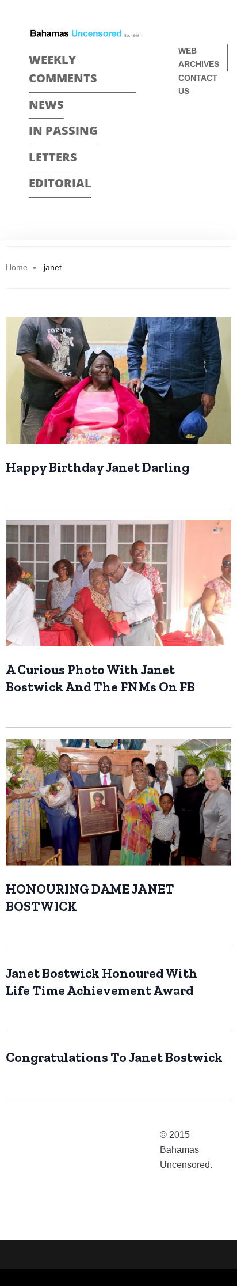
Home (17, 267)
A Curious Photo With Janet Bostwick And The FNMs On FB (100, 678)
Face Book (183, 129)
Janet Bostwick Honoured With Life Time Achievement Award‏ (101, 981)
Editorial (60, 183)
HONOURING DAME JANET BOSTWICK (90, 897)
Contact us (197, 84)
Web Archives (198, 57)
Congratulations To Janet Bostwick (114, 1057)
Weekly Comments (63, 69)
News (46, 104)
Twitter (183, 149)
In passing (63, 130)
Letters (53, 157)
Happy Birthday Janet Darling (97, 467)
